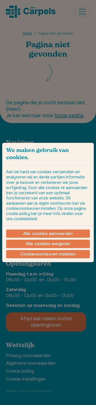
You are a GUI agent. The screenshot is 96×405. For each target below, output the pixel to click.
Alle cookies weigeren (48, 243)
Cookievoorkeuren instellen (48, 254)
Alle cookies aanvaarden (48, 233)
